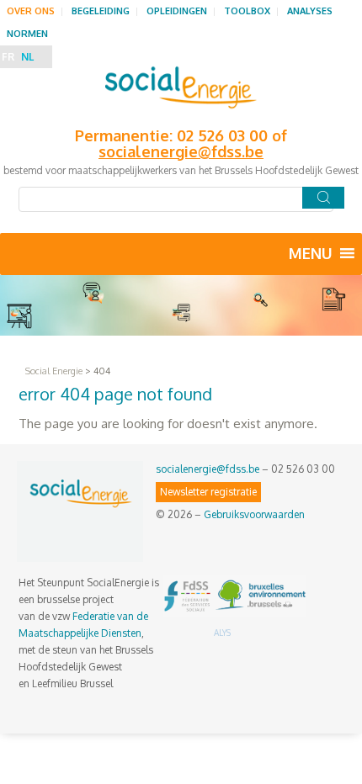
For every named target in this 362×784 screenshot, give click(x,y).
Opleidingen (176, 11)
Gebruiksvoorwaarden (254, 514)
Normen (27, 34)
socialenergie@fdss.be (207, 469)
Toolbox (247, 11)
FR (8, 56)
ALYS (222, 633)
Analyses (310, 11)
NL (27, 56)
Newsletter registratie (208, 491)
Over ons (31, 11)
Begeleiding (101, 11)
